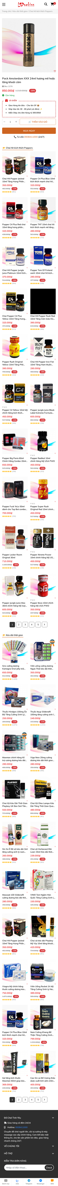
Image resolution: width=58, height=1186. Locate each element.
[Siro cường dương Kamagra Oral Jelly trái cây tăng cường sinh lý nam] (15, 651)
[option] (29, 45)
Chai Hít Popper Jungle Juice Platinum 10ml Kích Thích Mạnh (14, 273)
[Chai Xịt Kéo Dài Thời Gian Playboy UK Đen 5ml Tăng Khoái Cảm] (15, 788)
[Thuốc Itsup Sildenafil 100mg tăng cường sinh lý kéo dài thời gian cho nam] (43, 697)
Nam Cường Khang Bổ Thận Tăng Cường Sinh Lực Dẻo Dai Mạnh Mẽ (41, 1035)
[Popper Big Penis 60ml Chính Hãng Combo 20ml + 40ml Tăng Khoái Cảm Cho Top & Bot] (15, 441)
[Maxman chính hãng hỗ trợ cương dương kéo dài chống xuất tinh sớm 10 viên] (15, 743)
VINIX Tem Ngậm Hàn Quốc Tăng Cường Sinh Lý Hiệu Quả (42, 898)
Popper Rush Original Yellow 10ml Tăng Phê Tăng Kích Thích (12, 364)
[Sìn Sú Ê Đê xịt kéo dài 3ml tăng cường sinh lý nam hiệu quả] (15, 834)
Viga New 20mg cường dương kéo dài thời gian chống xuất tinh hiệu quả (42, 760)
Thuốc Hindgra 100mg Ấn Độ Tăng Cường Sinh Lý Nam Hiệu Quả (14, 714)
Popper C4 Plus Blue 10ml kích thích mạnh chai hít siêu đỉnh (42, 181)
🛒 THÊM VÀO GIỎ (37, 121)
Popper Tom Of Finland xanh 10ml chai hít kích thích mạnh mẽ (41, 273)
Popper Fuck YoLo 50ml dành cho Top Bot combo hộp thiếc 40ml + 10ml (14, 509)
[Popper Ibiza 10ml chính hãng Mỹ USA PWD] (43, 586)
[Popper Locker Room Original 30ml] (15, 537)
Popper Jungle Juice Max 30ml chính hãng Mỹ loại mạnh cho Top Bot (13, 606)
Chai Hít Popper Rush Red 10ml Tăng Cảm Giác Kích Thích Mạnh (42, 319)
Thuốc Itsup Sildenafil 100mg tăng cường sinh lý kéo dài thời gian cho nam (42, 714)
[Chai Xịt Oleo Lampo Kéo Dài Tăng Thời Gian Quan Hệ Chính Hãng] (43, 788)
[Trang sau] (44, 624)
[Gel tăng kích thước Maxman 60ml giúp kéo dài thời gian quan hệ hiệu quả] (15, 1063)
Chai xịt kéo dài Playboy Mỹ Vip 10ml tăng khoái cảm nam (41, 943)
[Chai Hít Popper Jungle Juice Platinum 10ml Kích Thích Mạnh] (15, 255)
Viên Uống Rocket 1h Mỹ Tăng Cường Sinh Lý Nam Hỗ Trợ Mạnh (42, 989)
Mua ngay (29, 130)
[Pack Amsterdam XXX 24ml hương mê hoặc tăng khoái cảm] (29, 45)
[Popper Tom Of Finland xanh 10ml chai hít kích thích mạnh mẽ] (43, 255)
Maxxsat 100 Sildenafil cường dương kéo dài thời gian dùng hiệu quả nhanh (14, 898)
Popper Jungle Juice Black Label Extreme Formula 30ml (42, 413)
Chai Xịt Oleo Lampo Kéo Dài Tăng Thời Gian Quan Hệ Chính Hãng (42, 806)
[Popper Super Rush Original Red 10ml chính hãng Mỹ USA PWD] (43, 489)
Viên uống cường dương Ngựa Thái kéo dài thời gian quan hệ (41, 669)
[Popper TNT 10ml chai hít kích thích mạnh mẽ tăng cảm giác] (43, 210)
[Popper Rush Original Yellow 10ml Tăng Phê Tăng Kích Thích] (15, 347)
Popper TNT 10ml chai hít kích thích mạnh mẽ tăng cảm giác (42, 227)
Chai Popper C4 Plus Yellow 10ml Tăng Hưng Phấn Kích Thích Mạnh (13, 319)
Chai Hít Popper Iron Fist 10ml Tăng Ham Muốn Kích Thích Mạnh (42, 364)
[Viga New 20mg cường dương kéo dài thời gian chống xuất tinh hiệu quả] (43, 743)
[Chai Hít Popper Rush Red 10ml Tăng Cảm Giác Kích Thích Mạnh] (43, 301)
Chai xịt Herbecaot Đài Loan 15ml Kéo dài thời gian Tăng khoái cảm (41, 852)
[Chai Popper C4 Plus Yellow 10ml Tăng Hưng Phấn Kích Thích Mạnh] (15, 301)
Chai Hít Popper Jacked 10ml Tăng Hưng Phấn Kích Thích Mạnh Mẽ (13, 181)
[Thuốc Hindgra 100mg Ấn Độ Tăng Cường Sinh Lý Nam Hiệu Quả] (15, 697)
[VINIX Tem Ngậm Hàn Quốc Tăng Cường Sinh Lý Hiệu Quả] (43, 880)
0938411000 (31, 136)
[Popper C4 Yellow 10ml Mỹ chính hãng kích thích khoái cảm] (15, 393)
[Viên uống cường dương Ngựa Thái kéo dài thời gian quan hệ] (43, 651)
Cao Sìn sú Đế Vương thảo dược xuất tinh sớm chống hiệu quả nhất (42, 1081)
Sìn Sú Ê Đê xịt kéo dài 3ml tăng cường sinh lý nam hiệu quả (15, 852)
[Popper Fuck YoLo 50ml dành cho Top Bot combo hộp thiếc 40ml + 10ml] (15, 489)
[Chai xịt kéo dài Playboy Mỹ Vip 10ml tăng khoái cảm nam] (43, 926)
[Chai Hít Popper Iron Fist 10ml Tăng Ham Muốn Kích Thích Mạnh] (43, 347)
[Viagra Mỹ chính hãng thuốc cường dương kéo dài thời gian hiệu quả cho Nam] (15, 972)
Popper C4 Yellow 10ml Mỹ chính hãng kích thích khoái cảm (15, 413)
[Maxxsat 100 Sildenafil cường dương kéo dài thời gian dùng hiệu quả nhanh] (15, 880)
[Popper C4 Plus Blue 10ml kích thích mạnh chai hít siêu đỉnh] (43, 164)
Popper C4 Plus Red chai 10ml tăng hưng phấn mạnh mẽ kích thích (13, 227)
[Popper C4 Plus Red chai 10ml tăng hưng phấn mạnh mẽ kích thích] (15, 210)
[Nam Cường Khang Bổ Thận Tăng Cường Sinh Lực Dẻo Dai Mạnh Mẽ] (43, 1017)
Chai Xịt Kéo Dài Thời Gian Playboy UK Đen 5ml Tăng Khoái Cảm (14, 806)
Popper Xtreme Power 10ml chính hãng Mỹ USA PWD (42, 557)
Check (49, 1167)
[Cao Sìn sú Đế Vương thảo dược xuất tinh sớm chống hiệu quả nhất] (43, 1063)
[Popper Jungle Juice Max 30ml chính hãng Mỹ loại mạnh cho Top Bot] (15, 586)
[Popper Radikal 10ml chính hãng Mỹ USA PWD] (43, 441)
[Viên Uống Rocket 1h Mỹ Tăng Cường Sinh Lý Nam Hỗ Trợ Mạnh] (43, 972)
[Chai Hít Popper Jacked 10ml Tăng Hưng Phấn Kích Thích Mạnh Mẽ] (15, 164)
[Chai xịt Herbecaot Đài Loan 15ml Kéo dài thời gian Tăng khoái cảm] (43, 834)
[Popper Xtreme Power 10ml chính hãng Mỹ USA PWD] (43, 537)
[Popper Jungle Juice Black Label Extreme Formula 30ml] (43, 393)
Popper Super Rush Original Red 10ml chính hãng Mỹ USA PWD (41, 509)
